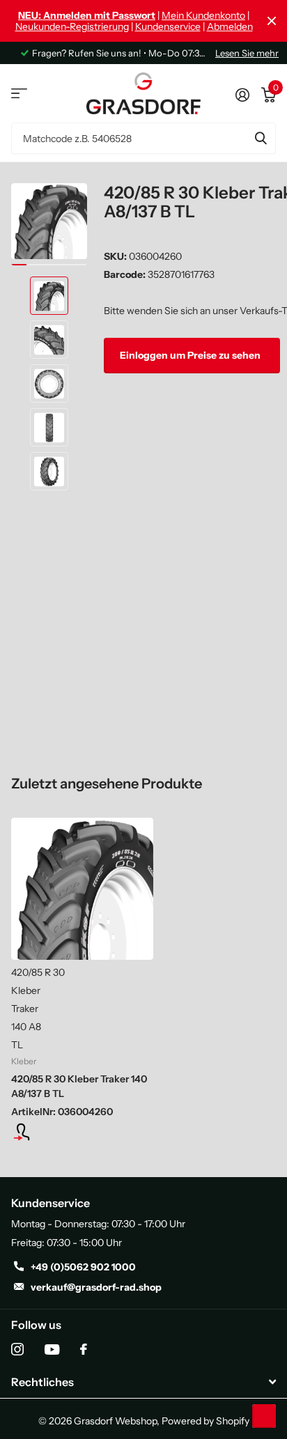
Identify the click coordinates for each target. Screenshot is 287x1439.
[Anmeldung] (82, 1131)
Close (271, 21)
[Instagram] (17, 1349)
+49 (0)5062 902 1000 (83, 1267)
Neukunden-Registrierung (72, 26)
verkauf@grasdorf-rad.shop (96, 1287)
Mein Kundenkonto (203, 15)
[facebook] (83, 1349)
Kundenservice (168, 26)
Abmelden (230, 26)
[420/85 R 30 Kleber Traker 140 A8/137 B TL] (82, 889)
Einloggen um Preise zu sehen (191, 355)
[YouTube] (52, 1349)
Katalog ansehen (19, 94)
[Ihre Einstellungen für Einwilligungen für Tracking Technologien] (264, 1416)
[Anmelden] (242, 93)
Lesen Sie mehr (247, 53)
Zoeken (260, 138)
